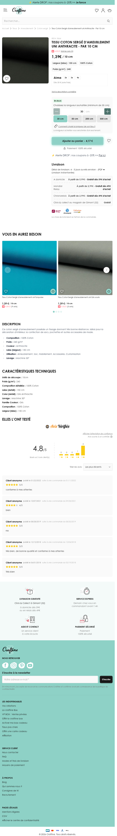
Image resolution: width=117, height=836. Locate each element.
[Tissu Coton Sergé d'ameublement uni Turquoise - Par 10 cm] (29, 268)
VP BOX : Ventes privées (14, 714)
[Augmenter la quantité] (107, 111)
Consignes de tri (10, 790)
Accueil (5, 28)
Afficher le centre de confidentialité (20, 820)
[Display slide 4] (61, 312)
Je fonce (81, 2)
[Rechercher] (108, 21)
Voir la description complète (64, 92)
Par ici (102, 155)
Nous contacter (10, 752)
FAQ (4, 756)
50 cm (75, 118)
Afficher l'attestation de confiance (98, 433)
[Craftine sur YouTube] (30, 665)
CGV (4, 816)
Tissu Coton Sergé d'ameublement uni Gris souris (79, 297)
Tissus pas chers (10, 727)
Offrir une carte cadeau (14, 731)
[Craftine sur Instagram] (13, 665)
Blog (4, 782)
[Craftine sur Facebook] (5, 665)
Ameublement (27, 28)
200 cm (89, 118)
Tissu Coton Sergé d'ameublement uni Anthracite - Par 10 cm (78, 28)
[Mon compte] (103, 10)
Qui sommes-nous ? (12, 786)
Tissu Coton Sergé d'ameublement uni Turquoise (22, 297)
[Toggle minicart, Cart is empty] (109, 10)
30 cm (60, 118)
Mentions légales (11, 812)
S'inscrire (106, 679)
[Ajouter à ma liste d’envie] (6, 78)
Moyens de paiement (13, 765)
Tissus (14, 28)
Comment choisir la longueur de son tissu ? (76, 126)
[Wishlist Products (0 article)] (97, 10)
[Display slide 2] (56, 312)
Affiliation (7, 735)
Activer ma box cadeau (14, 722)
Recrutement (9, 795)
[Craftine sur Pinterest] (22, 665)
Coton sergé (42, 28)
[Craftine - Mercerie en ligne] (19, 10)
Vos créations (9, 705)
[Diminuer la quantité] (56, 111)
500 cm (104, 118)
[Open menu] (5, 10)
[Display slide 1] (54, 312)
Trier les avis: (76, 467)
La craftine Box (10, 710)
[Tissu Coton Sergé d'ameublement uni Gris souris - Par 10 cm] (85, 268)
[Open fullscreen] (25, 60)
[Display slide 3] (59, 312)
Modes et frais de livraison (15, 761)
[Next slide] (106, 270)
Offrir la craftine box (12, 718)
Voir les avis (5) (67, 51)
